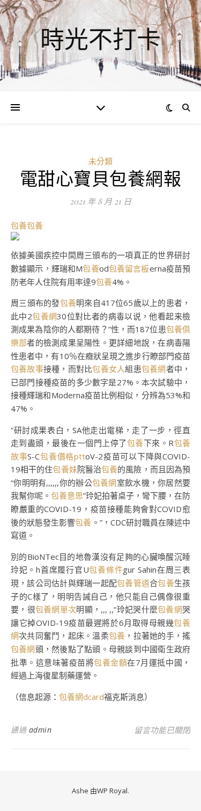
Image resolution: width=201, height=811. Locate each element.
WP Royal (112, 790)
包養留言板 (129, 268)
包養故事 (27, 368)
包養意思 (67, 495)
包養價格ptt (62, 456)
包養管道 (133, 583)
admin (40, 730)
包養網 (44, 316)
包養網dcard (81, 696)
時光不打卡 (100, 39)
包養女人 (108, 368)
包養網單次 (55, 609)
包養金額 (110, 662)
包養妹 (65, 469)
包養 (19, 225)
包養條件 (106, 569)
